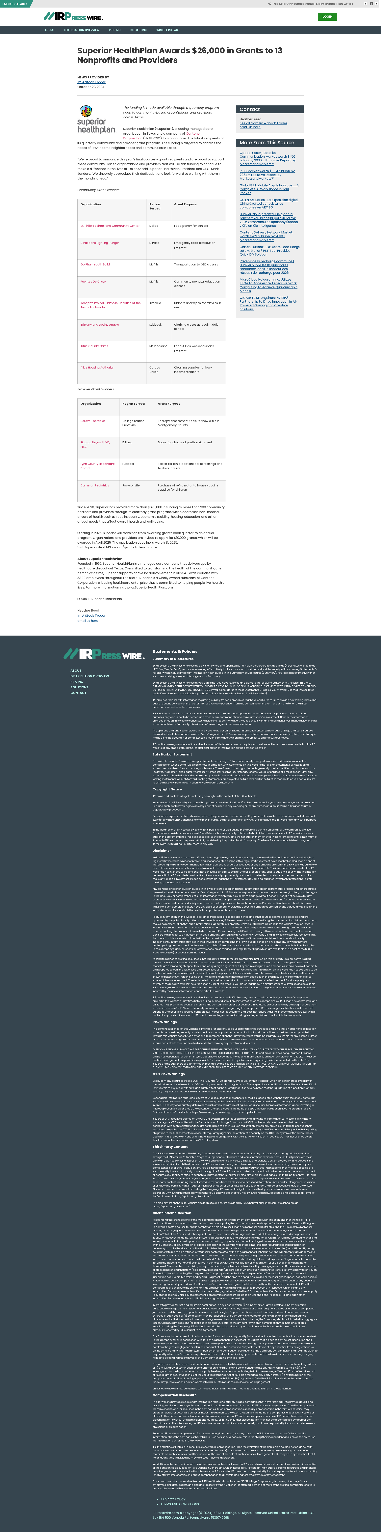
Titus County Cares (94, 346)
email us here (87, 620)
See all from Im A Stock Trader (263, 123)
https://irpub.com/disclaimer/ (171, 1206)
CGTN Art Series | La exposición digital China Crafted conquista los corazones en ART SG (269, 204)
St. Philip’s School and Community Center (110, 226)
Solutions (138, 30)
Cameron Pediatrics (95, 485)
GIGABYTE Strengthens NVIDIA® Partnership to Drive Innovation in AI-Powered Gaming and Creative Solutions (268, 303)
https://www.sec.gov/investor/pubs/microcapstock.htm (226, 1112)
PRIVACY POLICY (173, 1499)
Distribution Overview (81, 30)
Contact (78, 693)
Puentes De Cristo (93, 282)
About (50, 30)
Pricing (115, 30)
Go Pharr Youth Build (95, 264)
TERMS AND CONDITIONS (180, 1504)
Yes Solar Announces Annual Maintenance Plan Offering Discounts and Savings (305, 4)
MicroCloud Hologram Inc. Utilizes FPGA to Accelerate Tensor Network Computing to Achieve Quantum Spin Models (268, 285)
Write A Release (167, 30)
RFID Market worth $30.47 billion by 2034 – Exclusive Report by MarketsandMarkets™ (267, 175)
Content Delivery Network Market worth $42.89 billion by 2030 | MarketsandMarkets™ (266, 236)
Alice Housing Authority (97, 367)
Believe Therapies (93, 421)
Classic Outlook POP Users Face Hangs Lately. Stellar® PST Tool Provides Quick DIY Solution (270, 251)
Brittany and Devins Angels (100, 325)
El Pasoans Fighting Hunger (100, 243)
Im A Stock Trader (91, 82)
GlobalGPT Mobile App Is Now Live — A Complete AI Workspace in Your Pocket (269, 189)
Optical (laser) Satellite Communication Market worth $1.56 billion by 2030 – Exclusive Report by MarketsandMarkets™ (268, 158)
